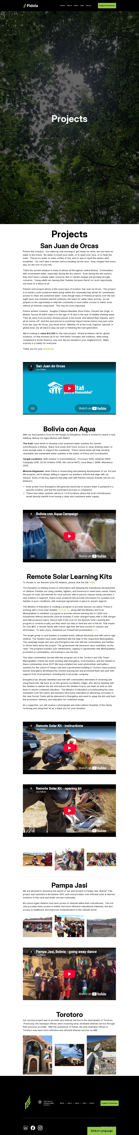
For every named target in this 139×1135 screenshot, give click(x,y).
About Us (69, 5)
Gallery (82, 5)
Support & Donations (107, 5)
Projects (76, 5)
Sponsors (88, 5)
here (95, 630)
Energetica (64, 610)
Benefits (63, 5)
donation (48, 349)
